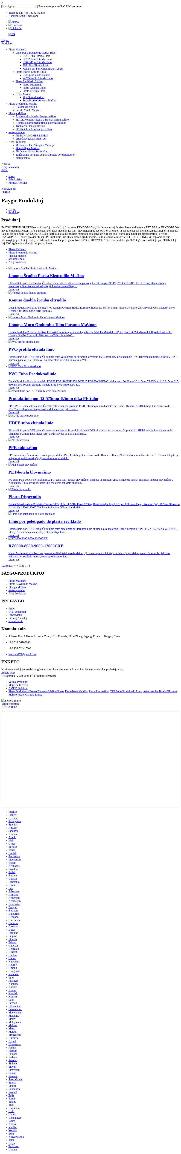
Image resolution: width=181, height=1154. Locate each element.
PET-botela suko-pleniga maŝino (34, 129)
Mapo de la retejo (18, 684)
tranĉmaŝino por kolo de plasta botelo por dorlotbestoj (45, 154)
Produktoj (6, 43)
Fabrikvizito (15, 179)
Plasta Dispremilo (32, 84)
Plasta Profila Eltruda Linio (31, 71)
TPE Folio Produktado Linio (126, 691)
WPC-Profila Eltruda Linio (38, 78)
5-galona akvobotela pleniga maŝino (36, 116)
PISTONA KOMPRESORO (32, 135)
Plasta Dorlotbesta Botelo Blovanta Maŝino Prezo (36, 691)
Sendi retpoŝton (10, 703)
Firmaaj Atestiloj (17, 182)
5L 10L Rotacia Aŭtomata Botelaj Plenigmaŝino (42, 119)
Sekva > (10, 565)
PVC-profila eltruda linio (36, 74)
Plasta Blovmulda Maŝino (22, 103)
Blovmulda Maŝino (26, 106)
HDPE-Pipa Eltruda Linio (37, 62)
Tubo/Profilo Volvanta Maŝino (39, 100)
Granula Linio (33, 694)
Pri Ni (4, 170)
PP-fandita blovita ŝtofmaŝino (32, 151)
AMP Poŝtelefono (18, 688)
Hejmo (5, 40)
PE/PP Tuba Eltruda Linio (37, 59)
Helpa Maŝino (23, 94)
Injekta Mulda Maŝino (28, 110)
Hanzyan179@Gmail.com (23, 15)
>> (16, 565)
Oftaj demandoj (10, 167)
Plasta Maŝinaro (17, 49)
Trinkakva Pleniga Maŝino (30, 125)
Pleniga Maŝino (17, 113)
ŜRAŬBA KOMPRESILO (31, 138)
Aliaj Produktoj (17, 141)
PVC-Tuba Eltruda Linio (36, 55)
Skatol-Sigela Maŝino (27, 148)
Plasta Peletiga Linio (34, 90)
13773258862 (9, 706)
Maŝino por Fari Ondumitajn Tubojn (43, 68)
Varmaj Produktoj (18, 681)
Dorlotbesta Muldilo (76, 691)
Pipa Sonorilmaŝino (33, 97)
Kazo (11, 176)
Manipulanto (23, 157)
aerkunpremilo (16, 132)
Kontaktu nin (8, 188)
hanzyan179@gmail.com (22, 654)
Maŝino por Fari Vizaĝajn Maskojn (35, 145)
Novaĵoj (5, 163)
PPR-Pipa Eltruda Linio (36, 65)
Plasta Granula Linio (34, 87)
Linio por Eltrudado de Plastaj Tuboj (36, 52)
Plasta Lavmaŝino (99, 691)
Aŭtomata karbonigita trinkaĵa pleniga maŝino (41, 122)
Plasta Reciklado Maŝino (29, 81)
